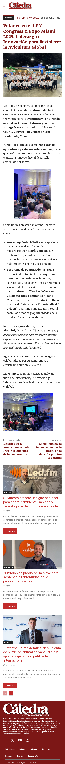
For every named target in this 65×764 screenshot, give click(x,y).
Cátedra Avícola (28, 18)
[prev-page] (5, 693)
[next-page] (11, 693)
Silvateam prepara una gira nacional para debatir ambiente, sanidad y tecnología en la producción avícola (30, 502)
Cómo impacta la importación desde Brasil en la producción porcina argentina (48, 450)
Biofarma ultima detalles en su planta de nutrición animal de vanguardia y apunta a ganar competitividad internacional (32, 654)
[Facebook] (5, 740)
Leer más (10, 531)
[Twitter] (12, 740)
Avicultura (8, 567)
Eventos (8, 18)
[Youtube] (20, 740)
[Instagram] (27, 740)
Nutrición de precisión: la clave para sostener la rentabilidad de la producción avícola (30, 577)
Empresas (8, 642)
